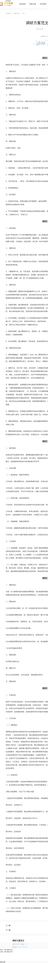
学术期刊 (43, 4)
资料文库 (32, 4)
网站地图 (2, 962)
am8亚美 (8, 1)
